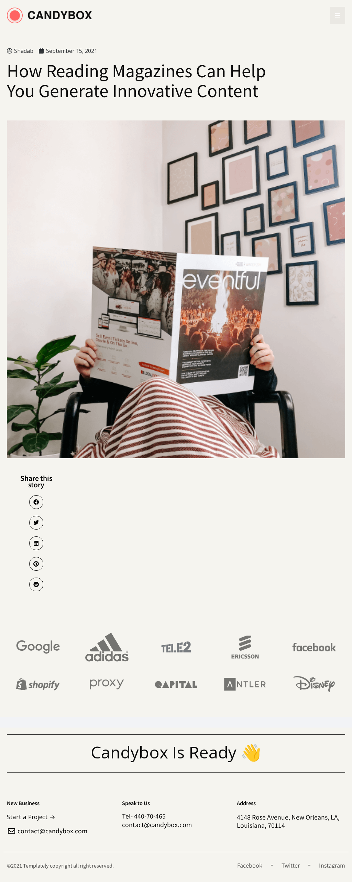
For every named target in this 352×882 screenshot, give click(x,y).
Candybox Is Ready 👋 (176, 752)
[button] (36, 502)
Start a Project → (31, 817)
